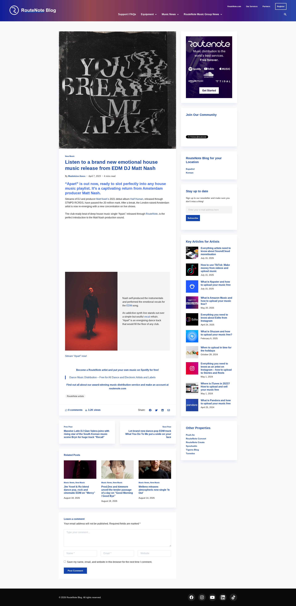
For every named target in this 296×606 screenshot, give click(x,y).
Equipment (147, 14)
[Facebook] (150, 410)
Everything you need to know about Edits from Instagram (214, 317)
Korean (189, 172)
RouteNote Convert (196, 438)
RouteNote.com (234, 6)
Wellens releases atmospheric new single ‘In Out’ (154, 489)
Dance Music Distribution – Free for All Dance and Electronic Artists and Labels (112, 377)
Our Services (252, 6)
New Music (70, 156)
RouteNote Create (195, 442)
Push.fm (190, 435)
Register (281, 6)
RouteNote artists (75, 396)
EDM (129, 305)
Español (190, 169)
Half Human (136, 199)
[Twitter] (156, 410)
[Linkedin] (162, 410)
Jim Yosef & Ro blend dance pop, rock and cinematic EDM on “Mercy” (79, 489)
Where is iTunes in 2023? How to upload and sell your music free (215, 386)
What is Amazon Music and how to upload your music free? (216, 301)
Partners (266, 6)
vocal (147, 316)
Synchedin (191, 446)
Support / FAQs (127, 14)
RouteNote (152, 214)
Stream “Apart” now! (76, 356)
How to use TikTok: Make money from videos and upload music (215, 268)
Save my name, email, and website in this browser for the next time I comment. (109, 562)
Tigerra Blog (192, 449)
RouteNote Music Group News (201, 14)
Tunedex (190, 453)
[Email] (168, 410)
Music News (169, 14)
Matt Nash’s (102, 199)
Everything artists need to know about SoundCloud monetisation (216, 251)
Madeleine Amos (76, 176)
